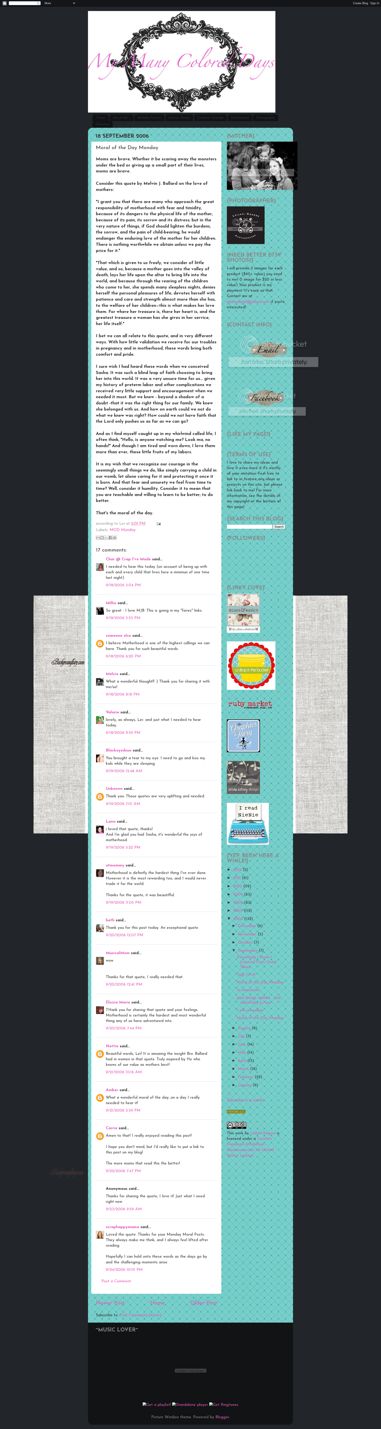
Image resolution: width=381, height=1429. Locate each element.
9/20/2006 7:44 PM (124, 1029)
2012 (238, 870)
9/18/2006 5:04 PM (123, 585)
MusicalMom (118, 953)
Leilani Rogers (263, 1133)
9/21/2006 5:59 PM (123, 1111)
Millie (111, 603)
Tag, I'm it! (246, 975)
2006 (238, 919)
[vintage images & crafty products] (243, 751)
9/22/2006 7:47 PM (123, 1171)
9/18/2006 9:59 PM (123, 733)
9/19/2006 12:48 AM (124, 771)
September (248, 951)
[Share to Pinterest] (114, 537)
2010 (238, 886)
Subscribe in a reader (245, 1100)
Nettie (112, 1046)
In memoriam (248, 990)
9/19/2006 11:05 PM (123, 903)
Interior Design (179, 118)
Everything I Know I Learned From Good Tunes (256, 962)
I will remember (250, 1011)
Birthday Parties (149, 118)
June (242, 1045)
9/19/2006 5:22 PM (123, 848)
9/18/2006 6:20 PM (123, 657)
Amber (112, 1090)
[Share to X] (106, 537)
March (244, 1069)
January (245, 1085)
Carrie (111, 1128)
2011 (237, 878)
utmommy (115, 866)
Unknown (114, 789)
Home (101, 118)
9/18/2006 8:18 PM (123, 695)
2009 (238, 895)
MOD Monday (123, 530)
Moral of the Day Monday (260, 983)
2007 (238, 911)
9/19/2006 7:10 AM (123, 804)
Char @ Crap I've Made (128, 559)
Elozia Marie (118, 1003)
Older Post (203, 1303)
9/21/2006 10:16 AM (124, 1072)
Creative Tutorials (210, 118)
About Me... (121, 118)
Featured (102, 124)
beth (110, 920)
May (242, 1053)
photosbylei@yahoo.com (248, 302)
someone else (118, 636)
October (246, 943)
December (247, 926)
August (245, 1028)
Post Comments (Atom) (140, 1315)
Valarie (112, 712)
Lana (111, 822)
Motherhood (240, 118)
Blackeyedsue (118, 751)
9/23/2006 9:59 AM (124, 1209)
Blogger (222, 1417)
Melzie (112, 674)
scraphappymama (122, 1227)
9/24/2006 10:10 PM (124, 1270)
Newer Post (110, 1303)
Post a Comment (116, 1281)
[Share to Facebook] (110, 537)
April (242, 1061)
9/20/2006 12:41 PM (124, 985)
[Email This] (98, 537)
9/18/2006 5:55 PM (123, 618)
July (242, 1036)
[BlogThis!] (102, 537)
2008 (238, 903)
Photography (265, 118)
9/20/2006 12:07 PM (124, 935)
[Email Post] (158, 524)
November (248, 935)
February (246, 1077)
